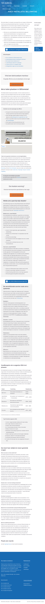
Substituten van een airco (19, 210)
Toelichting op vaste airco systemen (13, 62)
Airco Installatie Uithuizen (5, 586)
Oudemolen (15, 169)
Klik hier (19, 177)
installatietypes (10, 120)
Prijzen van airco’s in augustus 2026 (13, 64)
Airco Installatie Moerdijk (8, 574)
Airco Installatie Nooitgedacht (6, 590)
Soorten (9, 5)
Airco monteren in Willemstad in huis (14, 57)
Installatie (24, 5)
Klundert (28, 169)
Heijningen (20, 169)
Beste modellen (27, 565)
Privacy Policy (33, 601)
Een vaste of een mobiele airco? (12, 61)
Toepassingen (17, 5)
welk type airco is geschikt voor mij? (19, 117)
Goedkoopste (26, 564)
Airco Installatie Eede (5, 583)
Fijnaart (24, 169)
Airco (3, 5)
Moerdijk (3, 168)
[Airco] (6, 2)
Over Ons (28, 601)
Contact (42, 601)
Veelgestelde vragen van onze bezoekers (14, 66)
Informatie (32, 5)
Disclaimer (38, 601)
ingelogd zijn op (7, 544)
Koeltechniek (19, 298)
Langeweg (3, 171)
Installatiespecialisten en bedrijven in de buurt (16, 59)
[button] (16, 49)
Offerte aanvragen (6, 8)
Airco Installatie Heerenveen (6, 585)
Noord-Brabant (13, 168)
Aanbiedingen (26, 569)
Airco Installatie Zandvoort (6, 588)
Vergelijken (26, 567)
